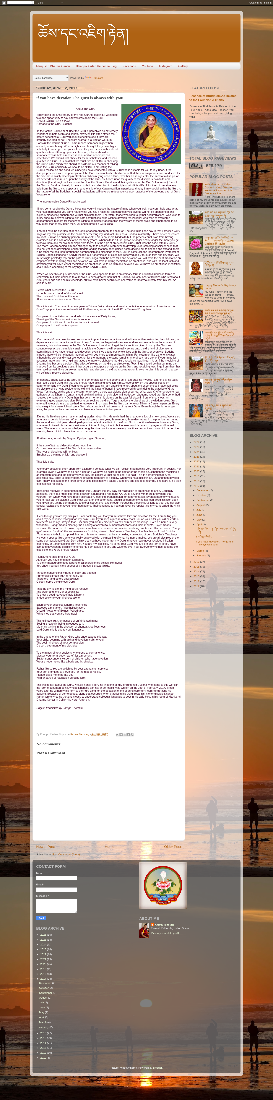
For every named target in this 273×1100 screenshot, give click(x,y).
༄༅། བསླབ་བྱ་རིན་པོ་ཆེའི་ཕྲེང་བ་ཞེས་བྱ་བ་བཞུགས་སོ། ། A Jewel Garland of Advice (219, 240)
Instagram (165, 66)
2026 (197, 442)
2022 (197, 461)
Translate (97, 78)
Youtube (147, 66)
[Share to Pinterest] (132, 734)
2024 (197, 452)
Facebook (129, 66)
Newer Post (45, 847)
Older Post (172, 847)
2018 (197, 481)
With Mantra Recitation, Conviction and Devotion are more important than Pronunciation (219, 189)
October (201, 495)
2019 (197, 476)
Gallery (183, 66)
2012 (197, 581)
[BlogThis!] (121, 734)
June (199, 514)
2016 (197, 561)
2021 (197, 466)
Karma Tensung (165, 924)
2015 (197, 566)
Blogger (157, 1067)
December (202, 490)
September (203, 500)
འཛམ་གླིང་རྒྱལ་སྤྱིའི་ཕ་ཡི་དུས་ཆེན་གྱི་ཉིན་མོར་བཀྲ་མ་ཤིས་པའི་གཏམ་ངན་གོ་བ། (219, 335)
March (200, 550)
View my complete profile (165, 933)
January (201, 555)
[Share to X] (125, 734)
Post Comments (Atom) (66, 854)
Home (109, 847)
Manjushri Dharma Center (53, 66)
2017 (197, 486)
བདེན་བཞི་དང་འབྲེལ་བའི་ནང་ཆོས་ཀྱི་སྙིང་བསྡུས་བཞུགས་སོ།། (220, 214)
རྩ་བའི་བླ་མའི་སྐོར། (204, 536)
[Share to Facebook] (128, 734)
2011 (197, 586)
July (199, 509)
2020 (197, 471)
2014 (197, 571)
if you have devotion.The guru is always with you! (214, 543)
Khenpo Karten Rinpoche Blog (96, 66)
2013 (197, 576)
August (200, 505)
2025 (197, 447)
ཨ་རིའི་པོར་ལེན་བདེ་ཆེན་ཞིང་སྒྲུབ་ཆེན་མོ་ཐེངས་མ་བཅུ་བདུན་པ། (219, 312)
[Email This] (118, 734)
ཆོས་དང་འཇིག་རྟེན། (83, 33)
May (199, 519)
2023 (197, 456)
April (199, 524)
